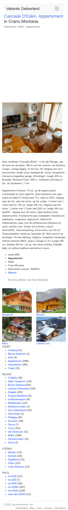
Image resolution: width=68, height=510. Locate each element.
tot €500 (12, 483)
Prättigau (12, 417)
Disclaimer (60, 508)
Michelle (40, 315)
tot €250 (12, 479)
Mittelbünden (14, 403)
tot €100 (12, 476)
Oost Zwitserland (17, 410)
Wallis (21, 26)
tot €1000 (13, 487)
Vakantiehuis (14, 364)
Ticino (11, 428)
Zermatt (12, 456)
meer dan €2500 (16, 494)
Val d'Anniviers (15, 431)
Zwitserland (10, 26)
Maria (5, 343)
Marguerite (7, 315)
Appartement (33, 26)
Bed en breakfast (17, 353)
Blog (32, 508)
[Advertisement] (34, 64)
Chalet (11, 368)
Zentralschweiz (16, 439)
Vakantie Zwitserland (22, 9)
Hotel (10, 357)
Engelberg (13, 459)
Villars (11, 463)
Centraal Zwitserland (18, 388)
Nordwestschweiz (17, 406)
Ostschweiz (14, 413)
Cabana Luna (43, 343)
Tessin (11, 424)
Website (12, 272)
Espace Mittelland (17, 395)
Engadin (12, 392)
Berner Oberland (16, 385)
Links (39, 508)
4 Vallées (13, 377)
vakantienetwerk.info (22, 504)
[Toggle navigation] (57, 8)
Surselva (12, 421)
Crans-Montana (16, 466)
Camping (12, 350)
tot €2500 (13, 490)
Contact (48, 508)
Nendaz (12, 452)
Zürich (11, 442)
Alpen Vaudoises (17, 381)
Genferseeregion (16, 399)
